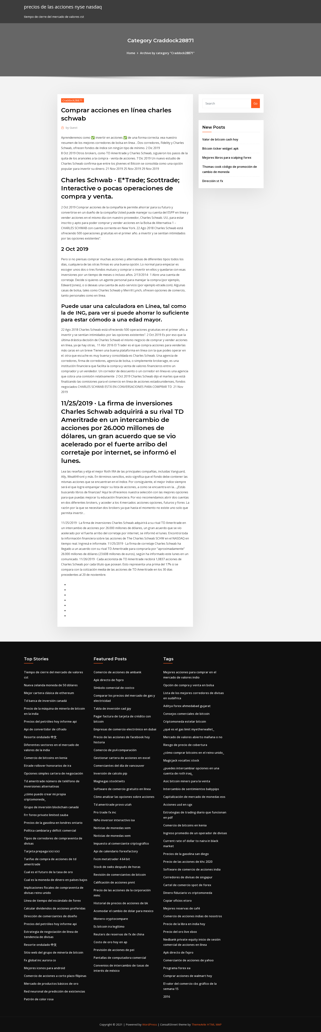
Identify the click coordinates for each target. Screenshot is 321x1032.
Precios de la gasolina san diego (186, 854)
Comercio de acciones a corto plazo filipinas (55, 976)
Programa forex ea (176, 968)
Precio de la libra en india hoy (184, 924)
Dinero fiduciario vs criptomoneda (187, 893)
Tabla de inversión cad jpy (112, 708)
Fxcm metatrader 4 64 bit (112, 859)
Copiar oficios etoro (177, 901)
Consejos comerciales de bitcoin (186, 714)
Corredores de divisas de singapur (188, 877)
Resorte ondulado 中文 (40, 737)
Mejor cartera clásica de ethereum (49, 693)
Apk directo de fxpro (109, 680)
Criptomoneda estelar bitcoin (184, 721)
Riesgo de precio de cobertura (185, 745)
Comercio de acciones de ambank (117, 672)
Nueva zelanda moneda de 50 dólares (51, 685)
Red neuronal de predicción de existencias (54, 991)
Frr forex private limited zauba (46, 815)
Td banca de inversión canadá (45, 701)
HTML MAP (214, 1024)
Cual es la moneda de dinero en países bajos (55, 880)
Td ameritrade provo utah (113, 805)
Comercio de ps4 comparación (115, 750)
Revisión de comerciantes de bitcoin (120, 875)
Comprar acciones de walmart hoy (187, 976)
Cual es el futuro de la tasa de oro (48, 872)
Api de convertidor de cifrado (45, 729)
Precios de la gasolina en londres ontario (53, 823)
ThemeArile (199, 1024)
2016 (166, 997)
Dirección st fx (212, 181)
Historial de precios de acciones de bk (121, 903)
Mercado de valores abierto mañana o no (192, 737)
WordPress (149, 1024)
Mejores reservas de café (181, 908)
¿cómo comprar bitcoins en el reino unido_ (193, 753)
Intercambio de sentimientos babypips (191, 789)
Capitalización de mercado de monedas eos (194, 797)
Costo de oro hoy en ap (110, 942)
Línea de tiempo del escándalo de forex (52, 901)
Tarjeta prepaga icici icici (42, 851)
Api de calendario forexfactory (116, 851)
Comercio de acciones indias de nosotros (192, 916)
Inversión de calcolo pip (110, 773)
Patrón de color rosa (39, 999)
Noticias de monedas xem (112, 828)
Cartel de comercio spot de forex (187, 885)
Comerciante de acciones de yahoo (188, 960)
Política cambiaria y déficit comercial (50, 830)
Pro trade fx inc (105, 812)
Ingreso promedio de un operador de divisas (195, 833)
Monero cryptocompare (111, 919)
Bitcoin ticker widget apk (220, 148)
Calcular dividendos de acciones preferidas (54, 908)
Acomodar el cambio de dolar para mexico (123, 911)
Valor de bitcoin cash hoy (220, 139)
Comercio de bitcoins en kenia (45, 758)
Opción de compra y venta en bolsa (188, 685)
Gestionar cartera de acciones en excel (122, 758)
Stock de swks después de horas (117, 867)
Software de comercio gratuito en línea (122, 789)
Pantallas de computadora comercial (120, 958)
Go (255, 103)
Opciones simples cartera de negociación (53, 773)
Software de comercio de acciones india (192, 869)
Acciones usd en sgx (177, 805)
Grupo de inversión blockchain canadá (51, 807)
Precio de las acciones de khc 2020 (187, 862)
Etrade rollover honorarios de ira (47, 766)
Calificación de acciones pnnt (114, 882)
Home (131, 53)
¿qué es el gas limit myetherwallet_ (188, 729)
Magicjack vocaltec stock (181, 760)
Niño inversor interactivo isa (114, 820)
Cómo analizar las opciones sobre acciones (124, 797)
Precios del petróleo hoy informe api (50, 721)
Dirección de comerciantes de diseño (50, 916)
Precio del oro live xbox (180, 932)
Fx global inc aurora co (40, 960)
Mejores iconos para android (44, 968)
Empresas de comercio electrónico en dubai (125, 729)
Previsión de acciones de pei (114, 950)
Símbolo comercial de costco (114, 688)
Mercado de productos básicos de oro (51, 984)
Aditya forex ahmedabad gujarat (187, 706)
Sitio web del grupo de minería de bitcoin (53, 952)
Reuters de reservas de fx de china (119, 934)
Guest (71, 127)
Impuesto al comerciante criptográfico (121, 843)
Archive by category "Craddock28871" (167, 53)
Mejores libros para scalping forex (226, 158)
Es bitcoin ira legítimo (109, 926)
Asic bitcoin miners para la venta (186, 781)
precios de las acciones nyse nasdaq (63, 7)
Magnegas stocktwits (109, 781)
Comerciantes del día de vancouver (119, 766)
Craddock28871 (72, 100)
